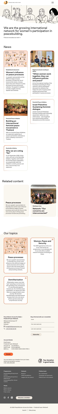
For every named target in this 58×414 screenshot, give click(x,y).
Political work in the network (46, 377)
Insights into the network (27, 377)
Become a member (24, 397)
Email (32, 319)
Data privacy (32, 410)
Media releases (7, 390)
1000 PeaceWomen (26, 375)
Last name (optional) (36, 328)
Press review (7, 391)
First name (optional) (36, 324)
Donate (8, 354)
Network (23, 373)
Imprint (24, 410)
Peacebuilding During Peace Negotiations (11, 377)
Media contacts (7, 388)
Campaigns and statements (45, 375)
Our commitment (43, 373)
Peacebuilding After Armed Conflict (10, 381)
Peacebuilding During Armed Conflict (11, 374)
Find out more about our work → (12, 37)
